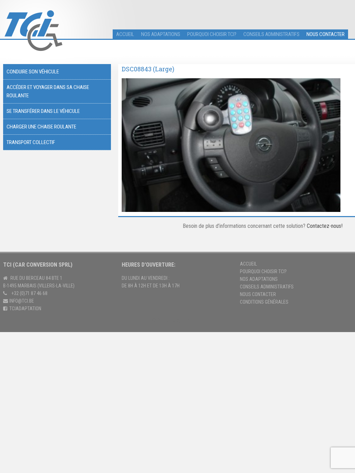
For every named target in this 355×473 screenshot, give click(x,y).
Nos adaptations (160, 34)
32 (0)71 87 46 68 (30, 293)
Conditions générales (264, 302)
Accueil (248, 264)
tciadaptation (25, 308)
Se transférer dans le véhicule (43, 111)
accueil (125, 34)
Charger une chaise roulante (41, 127)
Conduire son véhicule (33, 72)
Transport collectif (31, 142)
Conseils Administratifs (267, 286)
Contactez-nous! (325, 226)
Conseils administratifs (271, 34)
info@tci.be (21, 301)
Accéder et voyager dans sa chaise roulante (48, 91)
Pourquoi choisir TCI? (211, 34)
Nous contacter (325, 34)
